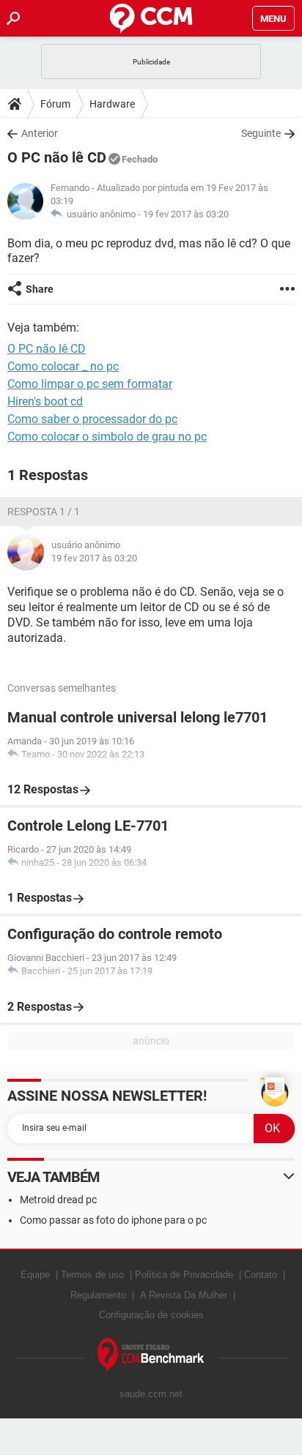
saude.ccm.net (151, 1393)
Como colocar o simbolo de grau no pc (107, 437)
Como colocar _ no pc (63, 366)
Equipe (35, 1274)
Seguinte (261, 133)
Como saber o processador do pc (92, 419)
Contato (260, 1274)
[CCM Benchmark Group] (151, 1356)
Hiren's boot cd (45, 401)
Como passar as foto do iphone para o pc (113, 1220)
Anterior (39, 133)
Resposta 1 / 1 (43, 511)
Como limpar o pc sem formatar (89, 384)
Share (40, 289)
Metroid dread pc (58, 1199)
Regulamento (98, 1295)
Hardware (112, 104)
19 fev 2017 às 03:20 (186, 214)
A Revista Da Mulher (183, 1295)
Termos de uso (92, 1274)
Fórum (55, 104)
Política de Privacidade (184, 1274)
